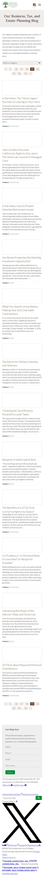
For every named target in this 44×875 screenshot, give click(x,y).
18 (27, 69)
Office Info (6, 785)
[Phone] (34, 4)
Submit (10, 772)
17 (22, 69)
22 (19, 73)
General (11, 641)
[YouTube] (5, 845)
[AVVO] (12, 845)
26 (26, 73)
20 (38, 69)
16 (16, 69)
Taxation (11, 283)
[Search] (39, 798)
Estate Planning (14, 126)
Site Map (5, 873)
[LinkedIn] (3, 845)
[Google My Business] (28, 845)
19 (32, 69)
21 (14, 73)
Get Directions (19, 785)
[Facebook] (16, 801)
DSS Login (14, 873)
